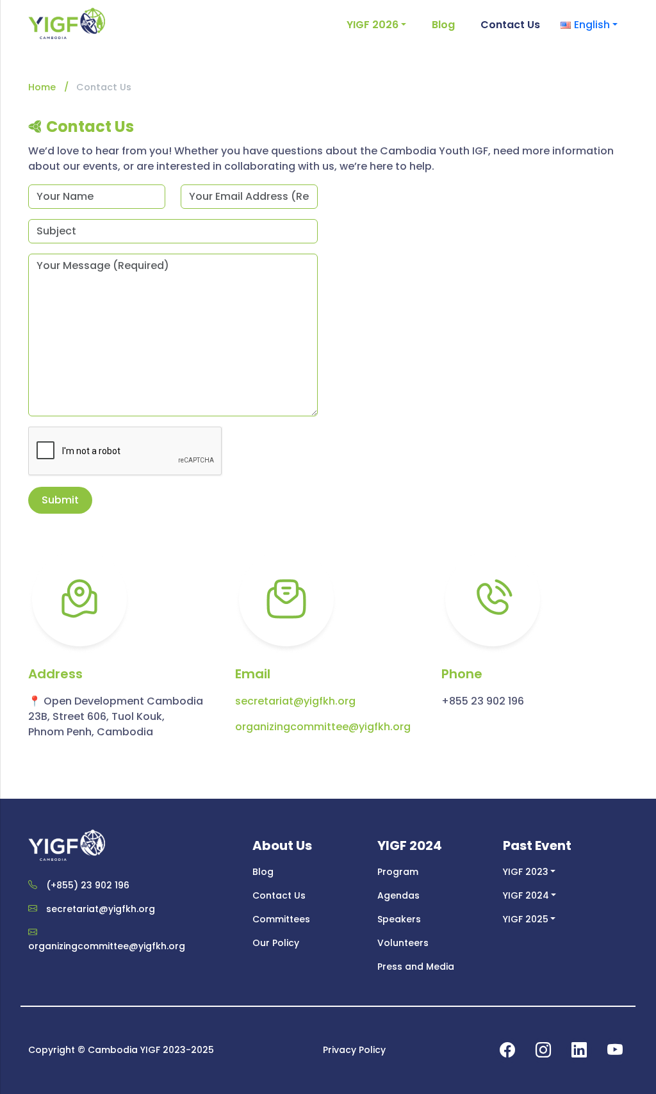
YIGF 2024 (526, 895)
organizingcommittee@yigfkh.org (323, 726)
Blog (443, 24)
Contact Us (510, 24)
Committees (281, 919)
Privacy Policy (354, 1049)
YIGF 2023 (525, 871)
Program (397, 871)
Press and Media (415, 966)
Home (42, 87)
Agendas (398, 895)
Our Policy (275, 942)
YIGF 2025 (525, 919)
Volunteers (403, 942)
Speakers (399, 919)
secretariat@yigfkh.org (295, 701)
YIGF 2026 (372, 24)
